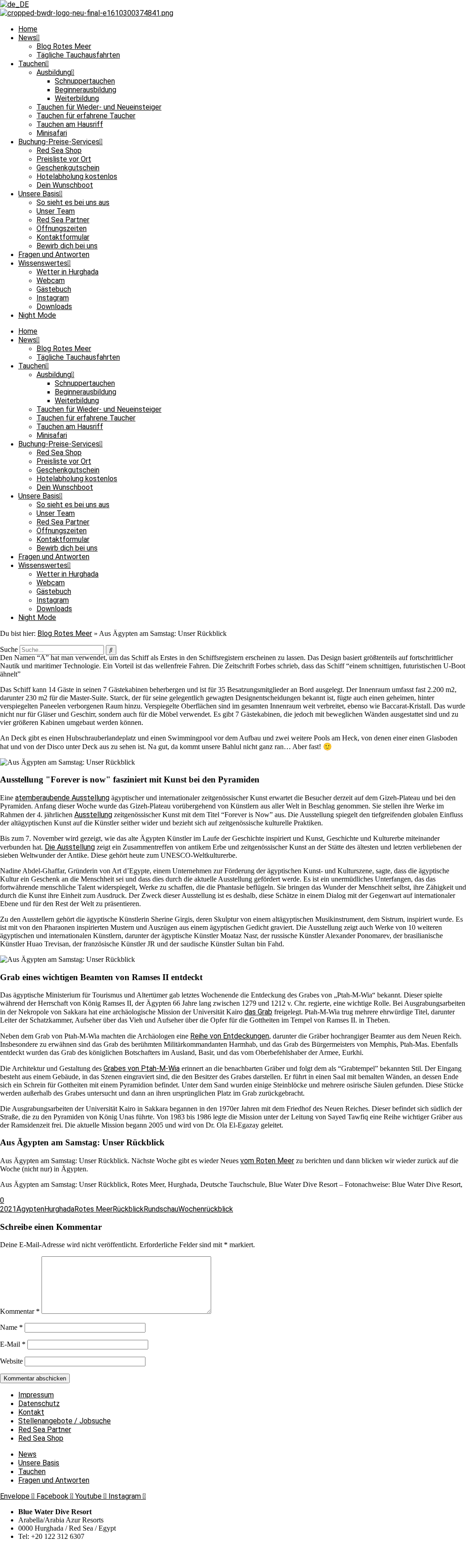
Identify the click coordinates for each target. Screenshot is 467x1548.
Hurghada (59, 1209)
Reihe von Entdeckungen (229, 1036)
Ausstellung (93, 814)
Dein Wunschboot (64, 185)
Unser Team (55, 211)
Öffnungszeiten (61, 228)
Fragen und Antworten (53, 254)
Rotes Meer (93, 1209)
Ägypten (30, 1209)
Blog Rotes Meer (63, 46)
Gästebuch (53, 289)
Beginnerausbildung (85, 89)
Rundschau (161, 1209)
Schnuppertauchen (85, 81)
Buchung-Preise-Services (58, 141)
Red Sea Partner (62, 219)
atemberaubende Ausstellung (62, 797)
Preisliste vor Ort (63, 159)
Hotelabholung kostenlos (76, 176)
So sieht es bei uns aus (72, 202)
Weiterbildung (77, 98)
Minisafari (51, 133)
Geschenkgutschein (67, 167)
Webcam (50, 280)
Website (11, 1361)
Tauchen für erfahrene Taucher (85, 115)
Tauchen (32, 63)
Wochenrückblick (205, 1209)
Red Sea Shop (59, 150)
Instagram (52, 298)
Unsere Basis (38, 193)
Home (27, 29)
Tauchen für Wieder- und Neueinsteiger (98, 107)
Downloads (54, 306)
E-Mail (13, 1344)
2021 (8, 1209)
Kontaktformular (62, 237)
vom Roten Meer (267, 1160)
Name (11, 1327)
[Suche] (111, 650)
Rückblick (128, 1209)
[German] (14, 4)
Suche (9, 649)
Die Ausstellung (70, 847)
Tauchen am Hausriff (69, 124)
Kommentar (20, 1311)
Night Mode (37, 315)
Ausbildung (53, 72)
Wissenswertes (42, 263)
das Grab (258, 1012)
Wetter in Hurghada (67, 272)
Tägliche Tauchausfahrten (78, 55)
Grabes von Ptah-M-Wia (142, 1068)
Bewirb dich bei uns (67, 245)
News (27, 37)
